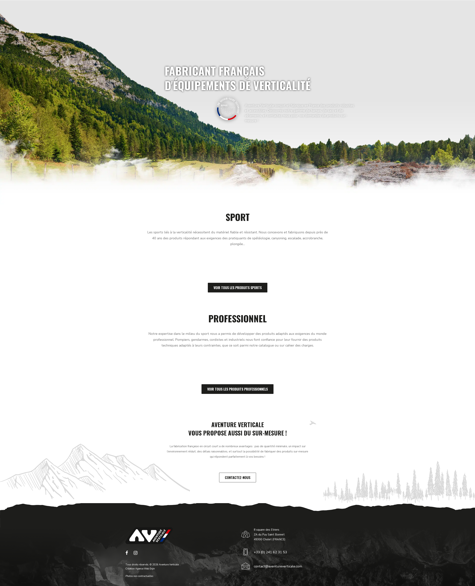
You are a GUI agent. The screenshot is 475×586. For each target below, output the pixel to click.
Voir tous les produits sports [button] (238, 287)
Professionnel (206, 11)
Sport (182, 11)
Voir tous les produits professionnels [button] (237, 389)
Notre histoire (235, 11)
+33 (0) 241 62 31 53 (270, 552)
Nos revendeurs (292, 11)
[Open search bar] (451, 11)
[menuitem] (184, 11)
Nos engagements (263, 11)
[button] (126, 554)
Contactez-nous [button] (237, 477)
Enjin (152, 568)
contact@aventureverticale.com (278, 566)
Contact (318, 11)
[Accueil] (149, 535)
